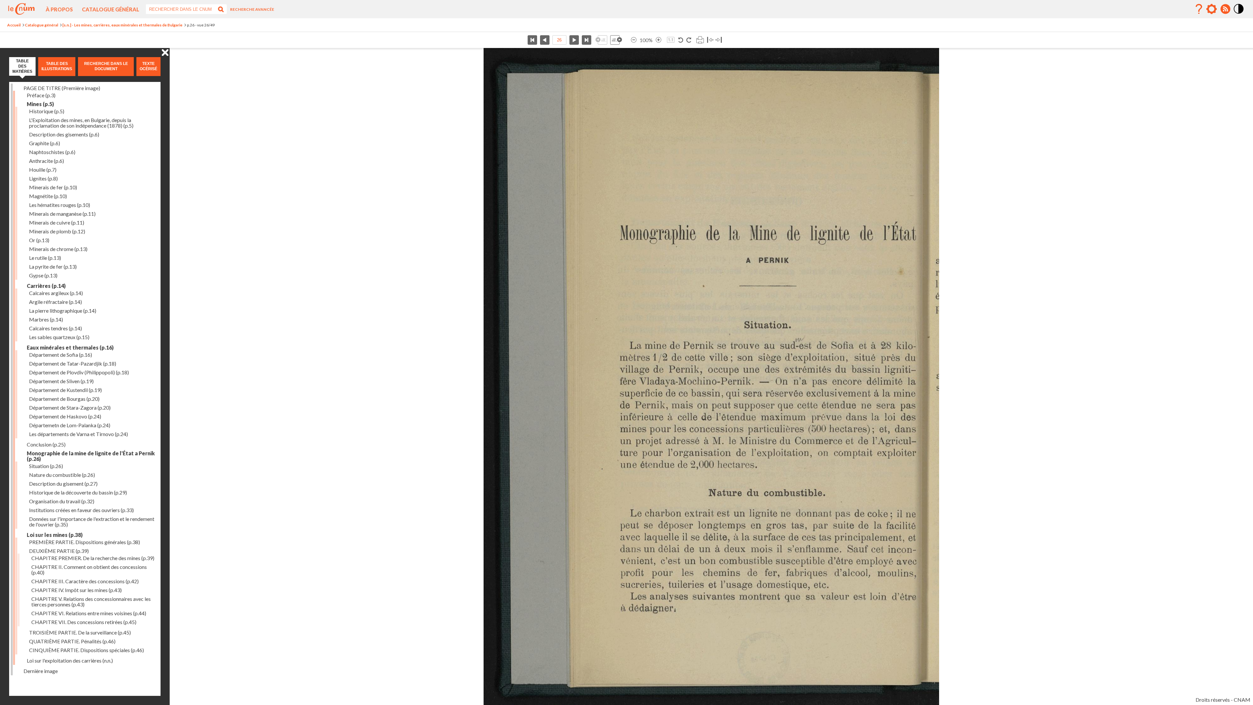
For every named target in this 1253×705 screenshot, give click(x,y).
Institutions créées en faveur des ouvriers (81, 510)
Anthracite (46, 161)
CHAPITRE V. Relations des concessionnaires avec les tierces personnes (91, 601)
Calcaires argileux (56, 293)
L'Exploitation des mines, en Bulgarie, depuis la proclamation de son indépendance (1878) (81, 123)
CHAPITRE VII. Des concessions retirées (83, 622)
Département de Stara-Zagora (70, 407)
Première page (532, 40)
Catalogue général (110, 9)
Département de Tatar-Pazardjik (72, 363)
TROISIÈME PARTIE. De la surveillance (80, 632)
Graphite (44, 143)
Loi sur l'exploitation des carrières (70, 660)
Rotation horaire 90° (688, 40)
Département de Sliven (61, 381)
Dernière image (40, 671)
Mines (40, 104)
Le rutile (45, 258)
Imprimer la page (700, 40)
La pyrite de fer (53, 266)
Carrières (46, 286)
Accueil (14, 25)
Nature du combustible (62, 475)
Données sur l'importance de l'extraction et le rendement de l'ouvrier (91, 521)
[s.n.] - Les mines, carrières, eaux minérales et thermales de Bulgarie (122, 25)
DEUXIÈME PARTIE (59, 551)
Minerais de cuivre (56, 222)
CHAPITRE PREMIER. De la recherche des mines (92, 558)
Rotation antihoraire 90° (680, 40)
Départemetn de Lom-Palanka (69, 425)
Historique (46, 111)
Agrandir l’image (658, 40)
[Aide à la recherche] (1199, 9)
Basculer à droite (719, 40)
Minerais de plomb (57, 231)
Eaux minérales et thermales (70, 347)
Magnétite (48, 196)
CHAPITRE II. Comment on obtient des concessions (89, 569)
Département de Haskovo (65, 416)
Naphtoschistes (52, 152)
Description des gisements (64, 134)
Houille (42, 169)
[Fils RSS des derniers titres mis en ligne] (1225, 9)
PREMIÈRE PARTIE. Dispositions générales (84, 542)
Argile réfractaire (55, 302)
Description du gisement (63, 483)
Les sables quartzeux (59, 337)
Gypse (43, 275)
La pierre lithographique (62, 310)
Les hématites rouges (59, 205)
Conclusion (46, 444)
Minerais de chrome (58, 249)
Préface (41, 95)
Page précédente (544, 40)
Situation (46, 466)
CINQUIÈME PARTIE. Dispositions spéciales (86, 650)
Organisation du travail (61, 501)
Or (39, 240)
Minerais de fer (53, 187)
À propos (59, 9)
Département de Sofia (60, 355)
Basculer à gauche (710, 40)
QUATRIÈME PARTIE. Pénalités (72, 641)
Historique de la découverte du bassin (78, 492)
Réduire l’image (634, 40)
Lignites (43, 178)
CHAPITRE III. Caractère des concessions (85, 581)
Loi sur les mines (55, 535)
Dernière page (586, 40)
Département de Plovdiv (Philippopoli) (79, 372)
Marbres (46, 319)
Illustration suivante (616, 40)
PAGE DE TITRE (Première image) (61, 88)
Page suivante (574, 40)
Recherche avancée (252, 9)
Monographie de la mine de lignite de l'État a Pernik (91, 456)
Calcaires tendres (55, 328)
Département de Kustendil (65, 390)
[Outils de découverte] (1211, 9)
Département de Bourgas (64, 399)
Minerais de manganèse (62, 214)
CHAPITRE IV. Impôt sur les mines (76, 590)
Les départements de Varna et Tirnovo (78, 434)
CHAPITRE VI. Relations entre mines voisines (88, 613)
